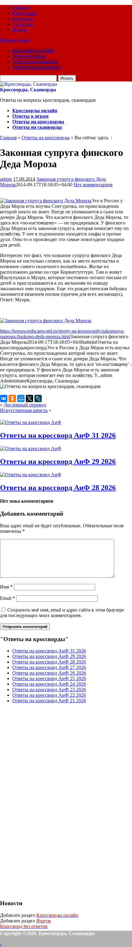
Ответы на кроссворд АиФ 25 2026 (49, 678)
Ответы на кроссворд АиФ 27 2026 (49, 667)
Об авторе (22, 24)
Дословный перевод (25, 404)
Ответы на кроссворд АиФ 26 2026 (49, 673)
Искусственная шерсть (24, 410)
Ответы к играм (29, 56)
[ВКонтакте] (3, 398)
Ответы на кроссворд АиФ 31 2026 (58, 435)
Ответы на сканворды (35, 61)
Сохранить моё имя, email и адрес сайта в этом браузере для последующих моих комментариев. (62, 612)
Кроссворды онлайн (33, 50)
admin (6, 179)
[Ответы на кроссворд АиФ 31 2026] (30, 422)
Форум (19, 29)
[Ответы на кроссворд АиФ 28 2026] (30, 474)
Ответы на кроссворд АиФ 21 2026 (49, 700)
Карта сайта (24, 13)
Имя (6, 586)
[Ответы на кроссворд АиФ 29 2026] (30, 448)
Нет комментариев (93, 184)
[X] (29, 398)
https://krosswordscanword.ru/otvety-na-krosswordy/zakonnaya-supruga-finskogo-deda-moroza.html (62, 333)
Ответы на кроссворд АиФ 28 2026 (58, 488)
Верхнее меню (15, 40)
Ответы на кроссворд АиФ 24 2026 (49, 684)
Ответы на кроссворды (36, 67)
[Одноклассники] (12, 398)
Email (7, 598)
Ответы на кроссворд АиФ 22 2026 (49, 695)
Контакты (22, 18)
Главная (20, 7)
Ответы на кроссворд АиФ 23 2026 (49, 689)
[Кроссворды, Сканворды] (28, 84)
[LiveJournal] (38, 398)
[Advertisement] (46, 800)
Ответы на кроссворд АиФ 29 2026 (58, 462)
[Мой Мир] (21, 398)
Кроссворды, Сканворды (28, 89)
